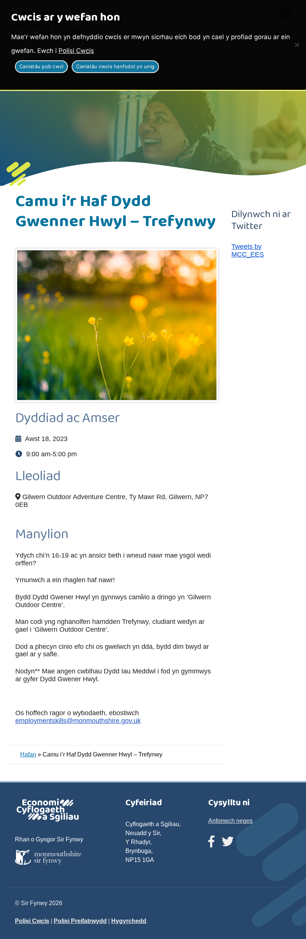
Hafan (28, 754)
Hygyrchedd (128, 921)
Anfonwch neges (230, 821)
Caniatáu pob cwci (41, 66)
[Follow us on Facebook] (211, 841)
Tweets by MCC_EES (247, 250)
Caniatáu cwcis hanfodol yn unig (115, 66)
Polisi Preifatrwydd (80, 921)
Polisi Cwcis (76, 50)
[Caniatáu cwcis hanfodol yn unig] (296, 44)
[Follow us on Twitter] (228, 841)
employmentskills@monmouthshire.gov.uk (78, 720)
